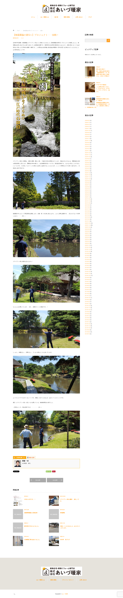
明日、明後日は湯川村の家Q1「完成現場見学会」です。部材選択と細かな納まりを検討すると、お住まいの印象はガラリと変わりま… (97, 74)
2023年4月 (87, 166)
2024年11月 (87, 140)
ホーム (33, 17)
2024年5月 (87, 144)
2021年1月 (87, 221)
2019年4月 (87, 263)
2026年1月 (87, 128)
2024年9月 (87, 142)
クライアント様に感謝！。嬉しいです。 (69, 500)
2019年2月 (87, 267)
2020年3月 (87, 241)
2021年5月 (87, 213)
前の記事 (38, 480)
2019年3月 (87, 265)
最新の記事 (31, 457)
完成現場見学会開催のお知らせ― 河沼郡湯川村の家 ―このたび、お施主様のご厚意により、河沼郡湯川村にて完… (97, 105)
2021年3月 (87, 217)
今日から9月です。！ (29, 499)
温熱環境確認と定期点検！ (31, 512)
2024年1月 (87, 150)
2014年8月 (87, 331)
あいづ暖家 (65, 594)
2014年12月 (87, 323)
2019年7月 (87, 257)
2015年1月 (87, 321)
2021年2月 (87, 219)
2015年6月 (87, 317)
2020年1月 (87, 245)
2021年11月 (87, 201)
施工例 (56, 17)
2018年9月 (87, 277)
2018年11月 (87, 273)
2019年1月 (87, 269)
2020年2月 (87, 243)
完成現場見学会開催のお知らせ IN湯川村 (102, 99)
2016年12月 (87, 297)
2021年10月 (87, 203)
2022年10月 (87, 178)
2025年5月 (87, 136)
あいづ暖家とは (45, 17)
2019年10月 (87, 251)
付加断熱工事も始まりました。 (32, 539)
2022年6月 (87, 187)
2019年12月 (87, 247)
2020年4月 (87, 239)
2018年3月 (87, 289)
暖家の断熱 (67, 17)
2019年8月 (87, 255)
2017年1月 (87, 295)
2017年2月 (87, 293)
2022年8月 (87, 183)
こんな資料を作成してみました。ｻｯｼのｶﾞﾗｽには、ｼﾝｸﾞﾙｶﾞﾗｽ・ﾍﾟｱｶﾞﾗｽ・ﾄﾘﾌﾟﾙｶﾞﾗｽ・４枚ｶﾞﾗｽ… (103, 89)
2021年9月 (87, 205)
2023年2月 (87, 170)
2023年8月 (87, 158)
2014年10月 (87, 327)
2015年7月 (87, 315)
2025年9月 (87, 132)
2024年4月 (87, 146)
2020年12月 (87, 223)
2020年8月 (87, 231)
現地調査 (62, 512)
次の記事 (55, 480)
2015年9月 (87, 311)
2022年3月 (87, 193)
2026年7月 (87, 122)
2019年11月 (87, 249)
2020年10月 (87, 227)
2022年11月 (87, 176)
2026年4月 (87, 124)
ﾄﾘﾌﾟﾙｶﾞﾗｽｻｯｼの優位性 (101, 84)
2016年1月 (87, 303)
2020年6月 (87, 235)
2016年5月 (87, 299)
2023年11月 (87, 154)
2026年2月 (87, 126)
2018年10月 (87, 275)
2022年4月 (87, 191)
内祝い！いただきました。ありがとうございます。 (70, 527)
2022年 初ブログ (65, 539)
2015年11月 (87, 307)
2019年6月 (87, 259)
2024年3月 (87, 148)
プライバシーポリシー (68, 580)
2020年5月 (87, 237)
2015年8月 (87, 313)
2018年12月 (87, 271)
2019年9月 (87, 253)
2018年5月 (87, 285)
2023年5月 (87, 164)
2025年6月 (87, 134)
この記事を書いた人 (20, 457)
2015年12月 (87, 305)
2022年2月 (87, 195)
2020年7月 (87, 233)
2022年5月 (87, 189)
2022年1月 (87, 197)
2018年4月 (87, 287)
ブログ (90, 17)
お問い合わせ (79, 17)
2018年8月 (87, 279)
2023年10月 (87, 156)
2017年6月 (87, 291)
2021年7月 (87, 209)
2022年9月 (87, 180)
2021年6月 (87, 211)
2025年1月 (87, 138)
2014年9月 (87, 329)
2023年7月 (87, 160)
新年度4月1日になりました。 (32, 526)
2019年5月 (87, 261)
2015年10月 (87, 309)
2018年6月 (87, 283)
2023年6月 (87, 162)
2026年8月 (87, 120)
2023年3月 (87, 168)
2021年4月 (87, 215)
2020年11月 (87, 225)
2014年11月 (87, 325)
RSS (14, 594)
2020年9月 (87, 229)
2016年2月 (87, 301)
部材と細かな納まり (100, 69)
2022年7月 (87, 185)
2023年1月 (87, 172)
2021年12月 (87, 199)
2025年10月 (87, 130)
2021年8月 (87, 207)
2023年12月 (87, 152)
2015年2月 (87, 319)
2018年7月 (87, 281)
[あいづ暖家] (61, 8)
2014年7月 (87, 333)
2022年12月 (87, 174)
